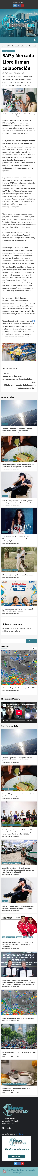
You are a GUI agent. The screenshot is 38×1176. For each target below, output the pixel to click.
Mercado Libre (10, 368)
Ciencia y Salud (7, 570)
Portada (12, 51)
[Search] (35, 40)
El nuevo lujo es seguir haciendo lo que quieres (18, 575)
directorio (19, 1134)
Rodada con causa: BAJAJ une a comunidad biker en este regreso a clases (17, 610)
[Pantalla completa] (34, 721)
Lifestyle (5, 51)
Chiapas (5, 825)
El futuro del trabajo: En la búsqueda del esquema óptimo (20, 385)
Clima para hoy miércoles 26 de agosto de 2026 (18, 688)
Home (3, 46)
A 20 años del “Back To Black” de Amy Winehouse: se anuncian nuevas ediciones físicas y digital (17, 539)
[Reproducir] (3, 721)
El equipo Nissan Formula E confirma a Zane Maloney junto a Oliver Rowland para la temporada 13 (17, 944)
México (4, 975)
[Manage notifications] (4, 1171)
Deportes (19, 937)
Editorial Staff (19, 73)
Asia (4, 937)
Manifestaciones (7, 1047)
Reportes (9, 683)
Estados (11, 825)
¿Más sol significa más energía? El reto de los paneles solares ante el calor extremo (18, 430)
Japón (25, 937)
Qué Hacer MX (13, 459)
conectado (23, 628)
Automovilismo (11, 937)
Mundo (30, 937)
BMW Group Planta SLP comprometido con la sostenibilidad (18, 376)
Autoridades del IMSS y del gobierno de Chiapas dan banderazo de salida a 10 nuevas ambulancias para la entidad (18, 870)
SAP (33, 321)
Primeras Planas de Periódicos (11, 1083)
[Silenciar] (31, 721)
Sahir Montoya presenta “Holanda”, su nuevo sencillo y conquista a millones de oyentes (18, 502)
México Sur (18, 825)
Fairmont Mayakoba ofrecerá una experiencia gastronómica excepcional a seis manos (18, 466)
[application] (19, 712)
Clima (4, 683)
